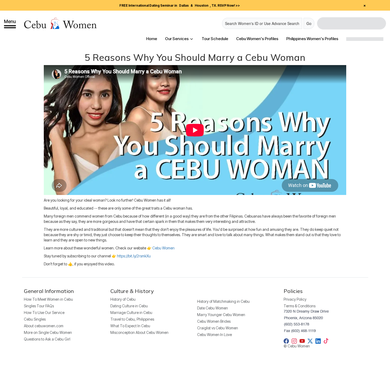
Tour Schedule (215, 38)
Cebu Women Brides (214, 321)
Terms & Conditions (299, 306)
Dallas (184, 5)
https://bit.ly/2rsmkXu (134, 256)
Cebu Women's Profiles (257, 38)
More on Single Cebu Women (48, 332)
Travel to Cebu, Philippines (132, 319)
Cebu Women (163, 248)
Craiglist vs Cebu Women (217, 328)
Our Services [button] (177, 38)
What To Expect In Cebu (130, 326)
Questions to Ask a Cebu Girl (47, 339)
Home (151, 38)
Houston (202, 5)
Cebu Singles (35, 319)
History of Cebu (123, 299)
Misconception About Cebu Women (139, 332)
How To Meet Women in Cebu (48, 299)
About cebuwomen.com (43, 326)
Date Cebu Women (212, 308)
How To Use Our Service (44, 312)
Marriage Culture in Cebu (131, 312)
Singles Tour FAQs (39, 306)
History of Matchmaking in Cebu (223, 301)
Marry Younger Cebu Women (221, 314)
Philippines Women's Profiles (312, 38)
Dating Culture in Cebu (129, 306)
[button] (10, 23)
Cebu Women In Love (214, 334)
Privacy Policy (295, 299)
